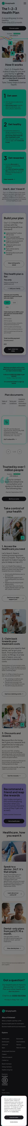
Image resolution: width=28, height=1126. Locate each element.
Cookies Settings (14, 1121)
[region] (14, 1111)
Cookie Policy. (15, 1111)
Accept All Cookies (14, 1117)
